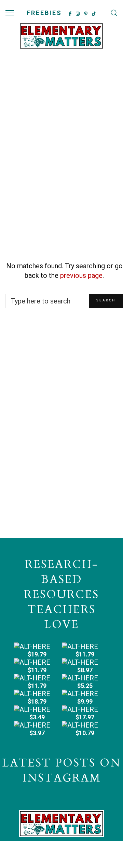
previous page (81, 275)
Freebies (44, 12)
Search (105, 301)
